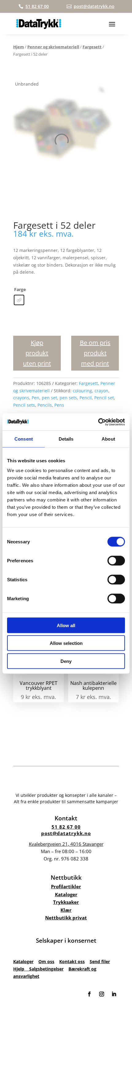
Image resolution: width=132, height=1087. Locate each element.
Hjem (18, 47)
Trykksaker (66, 902)
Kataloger (66, 894)
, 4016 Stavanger (66, 844)
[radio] (19, 300)
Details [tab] (66, 439)
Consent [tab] (23, 439)
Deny (66, 661)
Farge (20, 289)
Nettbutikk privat (66, 918)
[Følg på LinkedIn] (114, 994)
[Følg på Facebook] (89, 994)
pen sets (68, 398)
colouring (82, 391)
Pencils (44, 405)
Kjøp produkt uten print (37, 353)
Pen (35, 398)
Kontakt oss (72, 961)
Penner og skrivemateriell (53, 47)
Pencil (86, 398)
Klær (66, 910)
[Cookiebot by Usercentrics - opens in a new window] (98, 422)
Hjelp (21, 969)
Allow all (66, 625)
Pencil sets (24, 405)
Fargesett (92, 47)
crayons (21, 398)
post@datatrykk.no (66, 833)
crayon (101, 391)
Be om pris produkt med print (95, 353)
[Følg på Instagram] (102, 994)
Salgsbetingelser (46, 969)
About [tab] (108, 439)
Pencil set (104, 398)
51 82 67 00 (66, 827)
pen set (49, 398)
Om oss (46, 961)
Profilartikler (66, 886)
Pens (59, 405)
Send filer (100, 961)
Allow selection (66, 643)
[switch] (116, 560)
